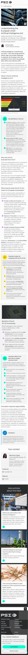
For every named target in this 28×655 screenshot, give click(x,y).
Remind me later (14, 651)
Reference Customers (6, 627)
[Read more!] (3, 527)
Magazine (3, 634)
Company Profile (18, 621)
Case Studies (4, 625)
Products (3, 621)
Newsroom (17, 623)
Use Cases (3, 623)
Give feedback (14, 646)
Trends (2, 629)
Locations (17, 634)
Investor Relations (18, 625)
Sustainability (17, 627)
